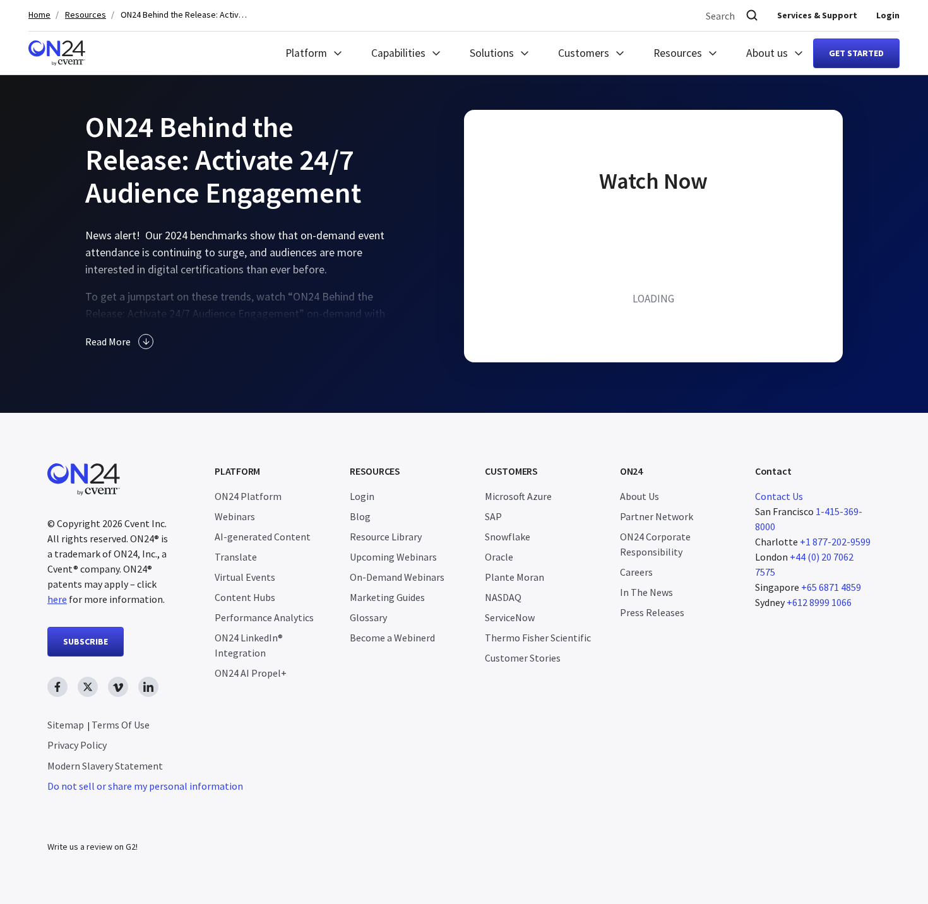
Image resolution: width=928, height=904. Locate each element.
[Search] (752, 15)
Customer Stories (523, 657)
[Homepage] (56, 53)
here (57, 599)
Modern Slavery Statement (105, 765)
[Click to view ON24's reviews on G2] (92, 821)
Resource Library (386, 536)
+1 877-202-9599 (835, 541)
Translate (236, 556)
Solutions (492, 53)
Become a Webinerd (392, 637)
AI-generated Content (263, 536)
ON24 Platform (248, 496)
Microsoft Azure (518, 496)
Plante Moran (514, 577)
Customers (583, 53)
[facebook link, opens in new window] (57, 687)
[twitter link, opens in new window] (88, 687)
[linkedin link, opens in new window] (148, 687)
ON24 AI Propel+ (251, 673)
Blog (360, 516)
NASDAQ (503, 597)
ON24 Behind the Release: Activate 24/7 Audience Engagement (184, 14)
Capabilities (398, 53)
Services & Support (817, 15)
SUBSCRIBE (85, 641)
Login (888, 15)
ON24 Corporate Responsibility (655, 544)
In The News (646, 592)
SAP (493, 516)
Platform (306, 53)
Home (39, 14)
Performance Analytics (264, 617)
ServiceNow (510, 617)
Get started (856, 53)
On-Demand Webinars (397, 577)
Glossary (368, 617)
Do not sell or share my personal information (145, 786)
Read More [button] (108, 341)
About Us (639, 496)
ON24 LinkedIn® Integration (249, 645)
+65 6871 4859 (831, 587)
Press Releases (652, 612)
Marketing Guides (387, 597)
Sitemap (65, 724)
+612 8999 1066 (819, 602)
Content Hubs (245, 597)
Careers (636, 572)
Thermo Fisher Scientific (538, 637)
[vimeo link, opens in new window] (118, 687)
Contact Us (779, 496)
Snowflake (507, 536)
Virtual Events (245, 577)
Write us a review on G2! (92, 846)
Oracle (499, 556)
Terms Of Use (121, 724)
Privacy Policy (77, 745)
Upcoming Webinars (393, 556)
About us (767, 53)
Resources (85, 14)
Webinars (235, 516)
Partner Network (656, 516)
